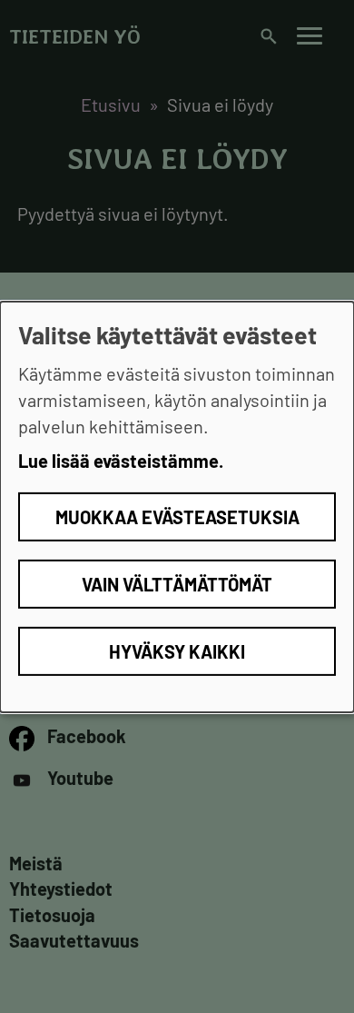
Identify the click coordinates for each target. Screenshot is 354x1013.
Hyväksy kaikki (177, 651)
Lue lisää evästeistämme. (120, 461)
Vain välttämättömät (177, 584)
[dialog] (177, 506)
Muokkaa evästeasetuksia (177, 517)
